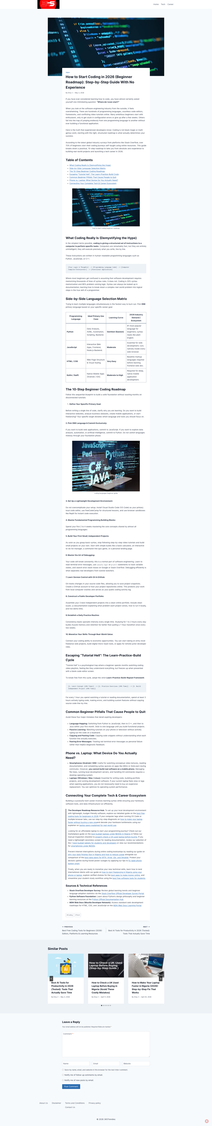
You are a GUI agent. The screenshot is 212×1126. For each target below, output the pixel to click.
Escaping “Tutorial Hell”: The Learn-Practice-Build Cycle (94, 174)
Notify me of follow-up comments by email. (83, 1075)
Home (156, 4)
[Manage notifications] (207, 1121)
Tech (163, 4)
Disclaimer (56, 1103)
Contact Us (70, 1107)
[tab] (101, 1005)
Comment (68, 1034)
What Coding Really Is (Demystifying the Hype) (90, 165)
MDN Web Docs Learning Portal (127, 905)
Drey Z (70, 93)
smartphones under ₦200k (83, 846)
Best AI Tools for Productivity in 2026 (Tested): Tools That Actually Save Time (129, 930)
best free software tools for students (129, 878)
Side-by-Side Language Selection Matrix (87, 168)
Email (95, 1063)
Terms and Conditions (75, 1103)
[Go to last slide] (51, 978)
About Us (43, 1103)
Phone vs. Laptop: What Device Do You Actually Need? (93, 180)
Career (170, 4)
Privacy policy (95, 1103)
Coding (70, 915)
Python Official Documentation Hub (107, 899)
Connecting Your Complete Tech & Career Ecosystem (92, 183)
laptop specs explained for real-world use (97, 825)
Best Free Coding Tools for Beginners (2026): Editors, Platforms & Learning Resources (82, 930)
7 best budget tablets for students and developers (93, 843)
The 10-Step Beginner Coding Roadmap (87, 171)
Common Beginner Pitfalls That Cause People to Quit (92, 177)
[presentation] (66, 965)
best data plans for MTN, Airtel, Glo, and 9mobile (107, 857)
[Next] (160, 978)
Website (127, 1063)
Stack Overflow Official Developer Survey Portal (123, 893)
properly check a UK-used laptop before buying (116, 837)
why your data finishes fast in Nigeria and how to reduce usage (96, 854)
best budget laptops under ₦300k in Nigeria (111, 834)
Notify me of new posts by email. (79, 1080)
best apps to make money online (125, 875)
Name (65, 1063)
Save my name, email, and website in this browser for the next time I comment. (96, 1070)
